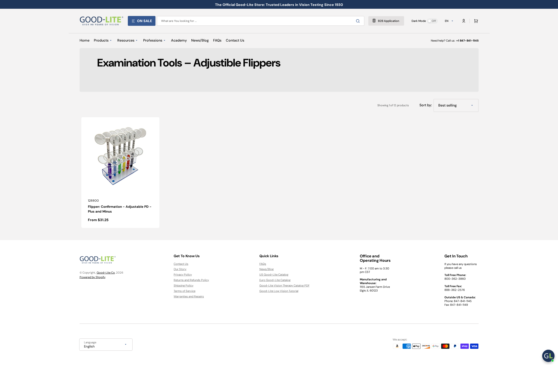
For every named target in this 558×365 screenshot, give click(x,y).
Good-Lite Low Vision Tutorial (278, 291)
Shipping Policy (183, 285)
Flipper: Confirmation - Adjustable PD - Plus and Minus (120, 209)
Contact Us (181, 264)
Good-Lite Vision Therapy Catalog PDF (284, 285)
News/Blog (266, 269)
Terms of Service (184, 291)
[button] (475, 21)
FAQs (262, 264)
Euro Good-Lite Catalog (275, 280)
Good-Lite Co (106, 272)
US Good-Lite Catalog (273, 274)
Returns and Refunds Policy (191, 280)
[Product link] (120, 172)
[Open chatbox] (548, 356)
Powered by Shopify (92, 277)
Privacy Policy (183, 274)
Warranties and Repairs (189, 296)
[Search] (358, 21)
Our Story (180, 269)
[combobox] (260, 21)
